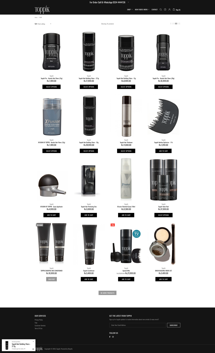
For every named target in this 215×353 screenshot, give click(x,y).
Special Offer (126, 271)
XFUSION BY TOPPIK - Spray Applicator (51, 207)
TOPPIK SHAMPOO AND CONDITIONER (51, 271)
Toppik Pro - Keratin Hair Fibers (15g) (51, 78)
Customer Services (40, 325)
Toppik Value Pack (163, 207)
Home (36, 17)
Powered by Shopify (66, 349)
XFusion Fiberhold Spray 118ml (126, 207)
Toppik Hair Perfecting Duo (89, 207)
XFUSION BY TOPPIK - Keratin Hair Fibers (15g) (51, 142)
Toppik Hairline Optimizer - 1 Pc (163, 142)
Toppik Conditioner (88, 271)
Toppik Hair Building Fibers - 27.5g (89, 78)
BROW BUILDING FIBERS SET (163, 271)
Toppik (42, 9)
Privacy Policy (39, 320)
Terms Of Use (38, 328)
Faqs (36, 323)
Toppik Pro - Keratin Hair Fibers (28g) (163, 78)
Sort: (36, 24)
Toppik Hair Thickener (126, 142)
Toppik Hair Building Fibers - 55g (89, 142)
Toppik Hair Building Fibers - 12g (126, 78)
